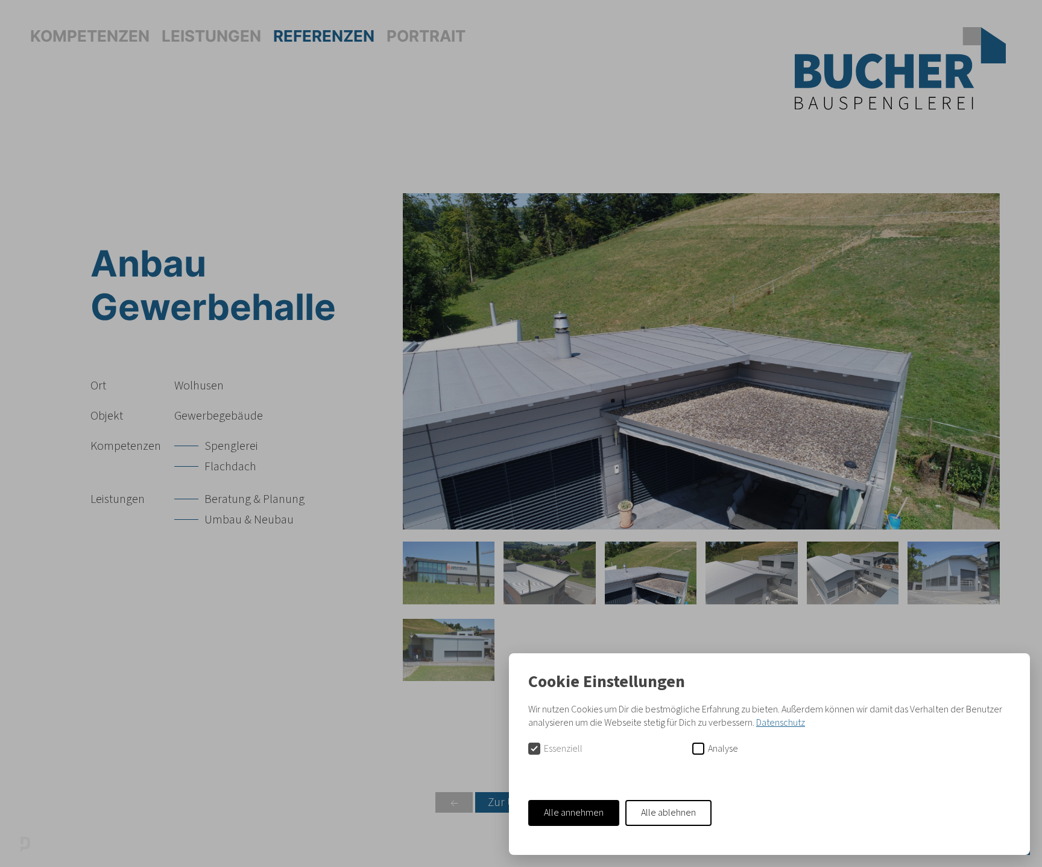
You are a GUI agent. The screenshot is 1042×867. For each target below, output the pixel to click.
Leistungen (211, 36)
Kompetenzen (90, 36)
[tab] (449, 573)
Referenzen (323, 36)
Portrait (426, 36)
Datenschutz (780, 722)
